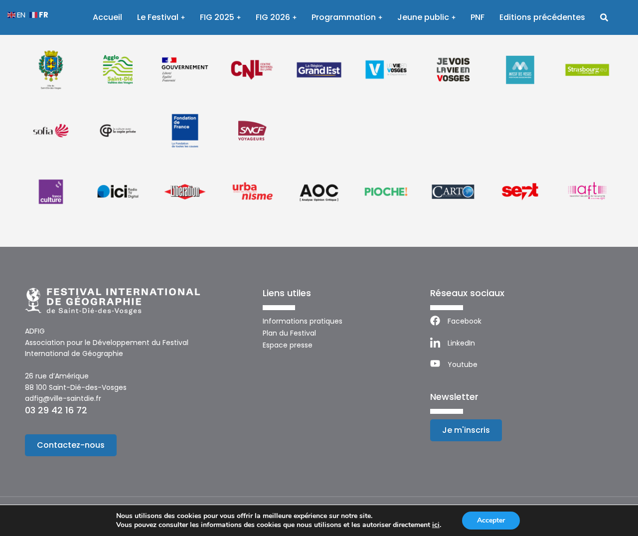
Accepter (491, 520)
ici (436, 525)
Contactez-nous (71, 445)
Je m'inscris (466, 430)
